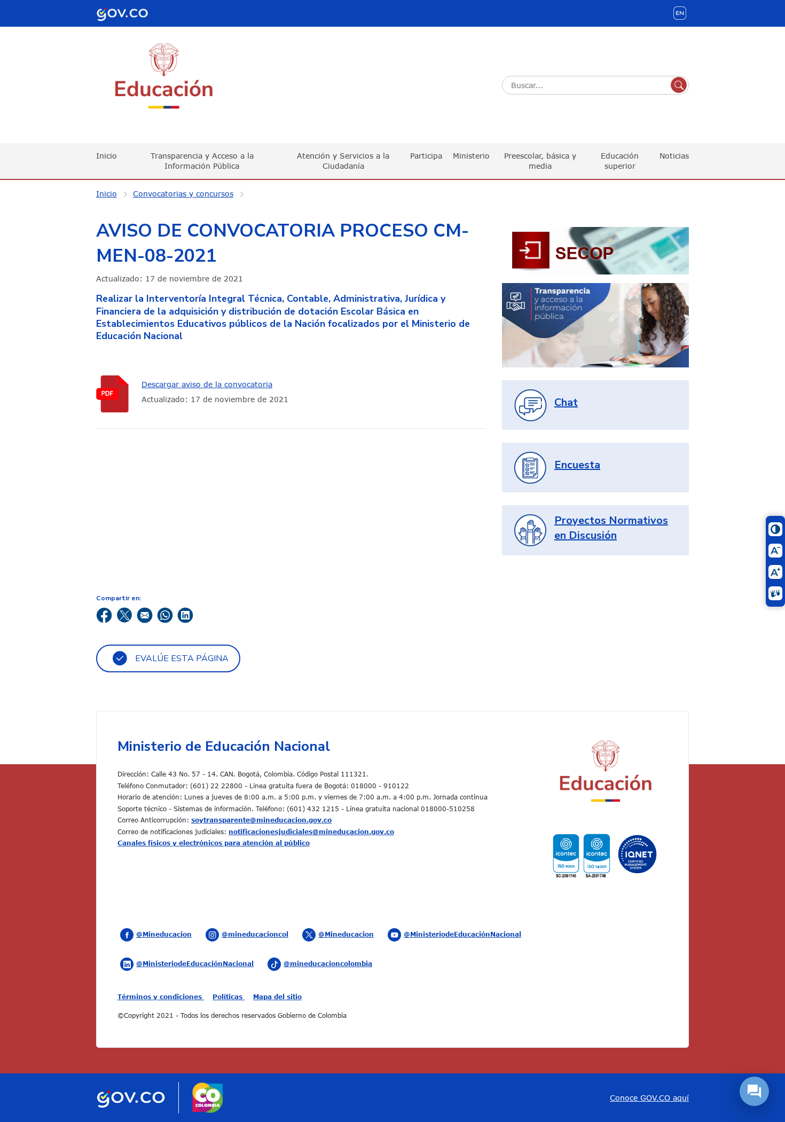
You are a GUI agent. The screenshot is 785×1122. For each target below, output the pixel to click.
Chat (566, 402)
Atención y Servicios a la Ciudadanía (343, 160)
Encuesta (577, 465)
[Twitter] (124, 614)
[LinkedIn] (185, 614)
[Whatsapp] (165, 614)
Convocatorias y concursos (183, 193)
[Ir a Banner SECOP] (595, 249)
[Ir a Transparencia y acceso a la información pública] (595, 324)
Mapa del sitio (277, 996)
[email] (145, 614)
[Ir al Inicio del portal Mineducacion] (605, 772)
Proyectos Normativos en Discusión (611, 528)
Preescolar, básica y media (540, 160)
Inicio (106, 155)
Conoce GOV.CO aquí (649, 1097)
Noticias (674, 155)
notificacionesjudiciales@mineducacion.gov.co (311, 831)
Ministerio (471, 155)
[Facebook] (104, 614)
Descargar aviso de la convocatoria (207, 384)
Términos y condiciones (160, 996)
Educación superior (620, 160)
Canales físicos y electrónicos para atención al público (213, 842)
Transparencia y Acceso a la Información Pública (202, 160)
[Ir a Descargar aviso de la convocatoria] (115, 394)
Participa (426, 155)
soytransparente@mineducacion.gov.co (261, 819)
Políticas (229, 996)
